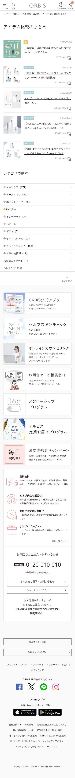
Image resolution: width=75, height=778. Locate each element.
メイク (24, 664)
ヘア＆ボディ (37, 664)
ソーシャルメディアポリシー (51, 741)
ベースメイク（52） (17, 194)
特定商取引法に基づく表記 (49, 730)
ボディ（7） (13, 231)
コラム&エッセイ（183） (20, 246)
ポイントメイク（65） (18, 201)
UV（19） (11, 209)
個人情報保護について (23, 730)
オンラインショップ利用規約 (23, 735)
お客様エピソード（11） (17, 260)
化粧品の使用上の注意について (51, 724)
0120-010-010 (43, 564)
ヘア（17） (12, 224)
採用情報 (29, 724)
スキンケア (12, 664)
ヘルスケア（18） (13, 268)
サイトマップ (53, 746)
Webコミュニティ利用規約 (53, 735)
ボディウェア (37, 670)
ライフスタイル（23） (18, 238)
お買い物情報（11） (17, 253)
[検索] (13, 4)
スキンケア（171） (17, 187)
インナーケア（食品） (57, 664)
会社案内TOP (15, 724)
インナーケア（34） (17, 216)
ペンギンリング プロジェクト (29, 746)
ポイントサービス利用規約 (22, 741)
